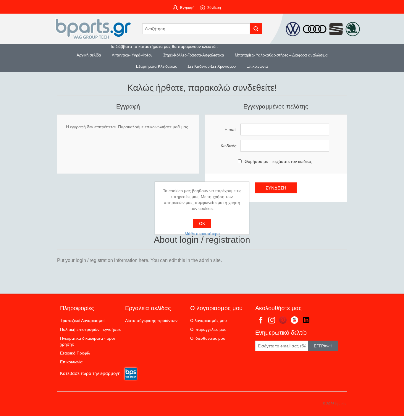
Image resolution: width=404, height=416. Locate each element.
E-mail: (230, 129)
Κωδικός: (229, 145)
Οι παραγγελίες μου (208, 329)
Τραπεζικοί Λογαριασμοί (82, 320)
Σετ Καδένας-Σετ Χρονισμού (212, 66)
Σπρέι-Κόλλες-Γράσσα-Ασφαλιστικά (193, 55)
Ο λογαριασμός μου (208, 320)
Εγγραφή (187, 8)
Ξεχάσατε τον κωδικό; (292, 161)
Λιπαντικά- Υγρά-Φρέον (132, 55)
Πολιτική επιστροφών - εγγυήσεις (90, 329)
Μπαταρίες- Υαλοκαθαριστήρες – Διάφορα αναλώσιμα (281, 55)
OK (202, 223)
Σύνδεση (214, 8)
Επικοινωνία (257, 66)
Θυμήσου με (256, 161)
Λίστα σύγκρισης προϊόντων (151, 320)
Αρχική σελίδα (89, 55)
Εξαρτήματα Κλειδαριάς (156, 66)
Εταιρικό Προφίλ (75, 353)
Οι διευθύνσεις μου (207, 338)
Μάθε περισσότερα (202, 233)
